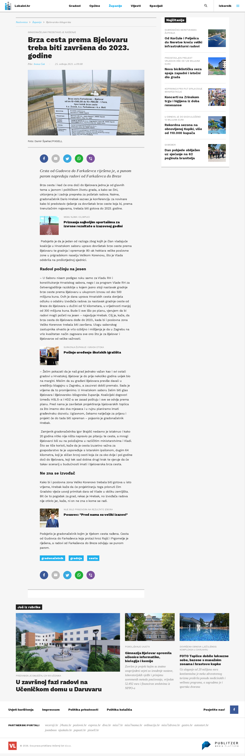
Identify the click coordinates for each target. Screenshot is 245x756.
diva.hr (106, 725)
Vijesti (136, 6)
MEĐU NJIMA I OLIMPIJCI (77, 217)
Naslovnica (22, 22)
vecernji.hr (51, 725)
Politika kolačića (119, 709)
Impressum (51, 709)
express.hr (94, 725)
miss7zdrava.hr (171, 725)
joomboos (51, 730)
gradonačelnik (53, 558)
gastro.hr (187, 725)
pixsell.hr (93, 730)
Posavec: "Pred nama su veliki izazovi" (96, 515)
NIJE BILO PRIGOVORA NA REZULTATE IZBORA (88, 509)
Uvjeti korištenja (21, 709)
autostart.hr (201, 725)
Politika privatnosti (83, 709)
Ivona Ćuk (39, 64)
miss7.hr (118, 725)
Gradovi (74, 6)
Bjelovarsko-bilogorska (58, 22)
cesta (93, 558)
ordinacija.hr (152, 725)
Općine (94, 6)
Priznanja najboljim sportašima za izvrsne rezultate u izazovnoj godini (93, 224)
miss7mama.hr (133, 725)
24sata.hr (65, 725)
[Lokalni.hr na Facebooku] (234, 709)
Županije (115, 6)
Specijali (156, 6)
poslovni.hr (80, 725)
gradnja (76, 558)
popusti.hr (80, 730)
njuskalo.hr (65, 730)
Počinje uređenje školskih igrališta (92, 352)
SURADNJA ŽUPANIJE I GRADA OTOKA (84, 347)
